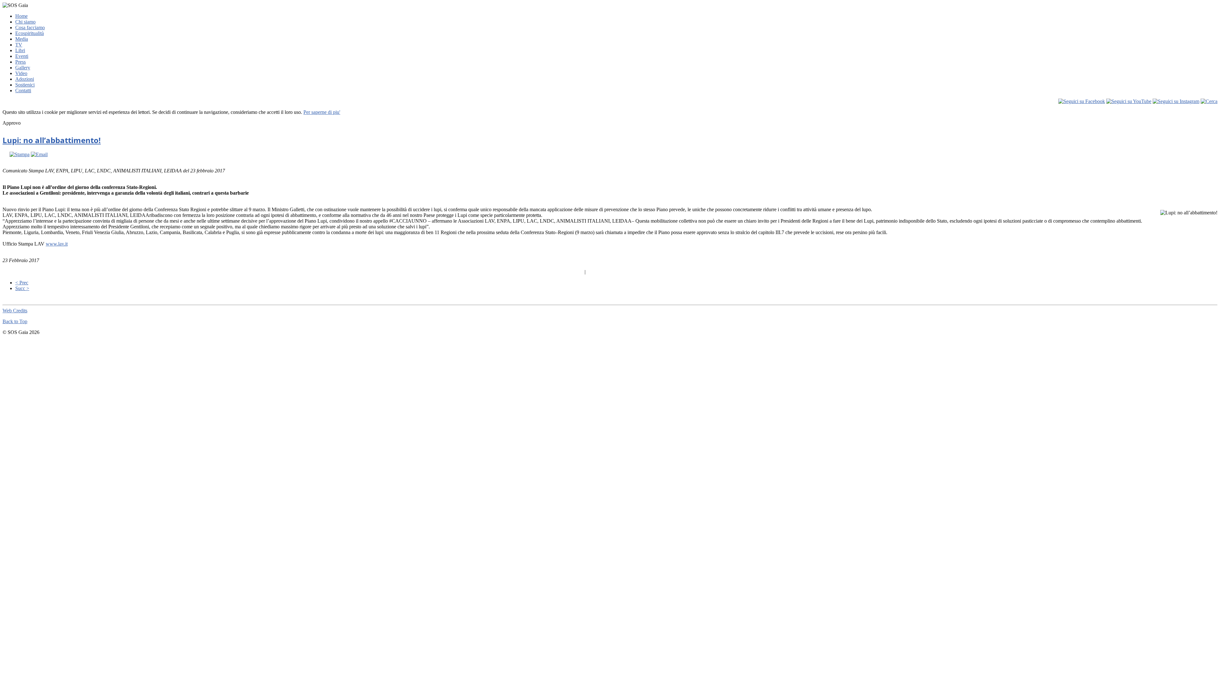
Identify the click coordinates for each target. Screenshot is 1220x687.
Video (21, 73)
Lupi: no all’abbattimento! (52, 140)
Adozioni (24, 79)
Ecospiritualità (29, 33)
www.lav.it (57, 243)
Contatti (23, 90)
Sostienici (25, 84)
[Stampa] (20, 154)
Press (20, 62)
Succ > (22, 288)
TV (18, 44)
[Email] (39, 154)
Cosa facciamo (30, 27)
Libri (20, 50)
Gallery (22, 67)
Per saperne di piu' (321, 112)
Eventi (21, 56)
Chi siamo (25, 21)
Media (21, 39)
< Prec (21, 282)
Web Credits (15, 310)
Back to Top (15, 321)
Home (21, 16)
